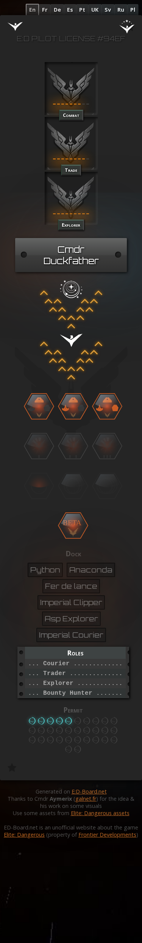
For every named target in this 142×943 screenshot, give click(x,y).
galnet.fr (85, 798)
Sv (108, 9)
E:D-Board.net (89, 791)
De (57, 9)
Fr (44, 9)
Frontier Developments (107, 834)
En (32, 9)
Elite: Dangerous (24, 834)
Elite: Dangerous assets (100, 813)
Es (70, 9)
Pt (82, 9)
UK (94, 9)
